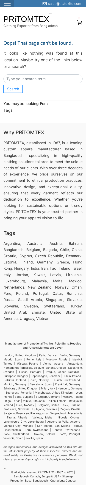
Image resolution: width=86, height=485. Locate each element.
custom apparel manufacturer (32, 149)
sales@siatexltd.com (64, 3)
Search (13, 89)
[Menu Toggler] (7, 3)
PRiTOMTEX (26, 19)
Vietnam (43, 318)
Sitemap (67, 476)
